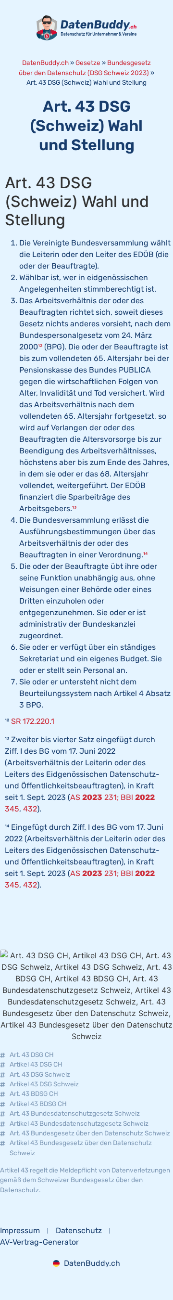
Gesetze (87, 62)
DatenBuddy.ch (45, 62)
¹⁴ (145, 554)
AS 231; (94, 797)
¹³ (74, 508)
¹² (40, 346)
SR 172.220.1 (32, 721)
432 (30, 808)
